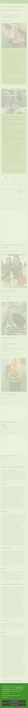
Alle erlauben (14, 704)
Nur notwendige (14, 701)
